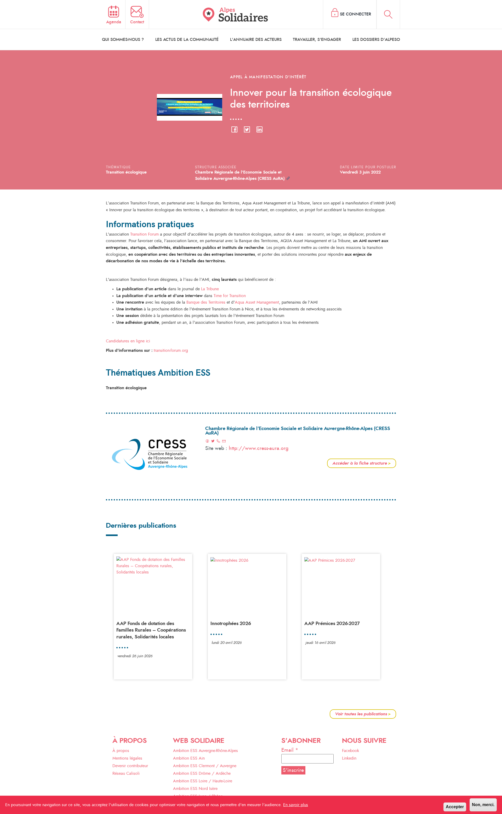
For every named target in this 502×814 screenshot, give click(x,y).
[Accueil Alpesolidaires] (236, 14)
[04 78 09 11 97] (218, 441)
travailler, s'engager (317, 39)
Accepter (455, 807)
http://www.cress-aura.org (258, 448)
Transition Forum (144, 234)
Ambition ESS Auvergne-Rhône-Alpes (205, 751)
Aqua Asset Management (257, 302)
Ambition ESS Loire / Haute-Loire (202, 781)
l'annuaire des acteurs (256, 39)
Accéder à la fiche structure (361, 463)
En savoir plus (295, 805)
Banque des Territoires (205, 302)
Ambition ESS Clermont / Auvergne (204, 766)
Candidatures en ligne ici (128, 341)
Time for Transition (229, 296)
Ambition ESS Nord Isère (195, 789)
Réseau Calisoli (126, 773)
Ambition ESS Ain (189, 758)
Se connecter (355, 14)
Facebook (350, 751)
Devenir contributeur (130, 766)
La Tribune (210, 289)
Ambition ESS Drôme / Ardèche (202, 773)
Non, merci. (483, 804)
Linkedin (349, 758)
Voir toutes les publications (363, 714)
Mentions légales (127, 758)
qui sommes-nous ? (123, 39)
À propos (120, 751)
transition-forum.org (171, 350)
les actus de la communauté (187, 39)
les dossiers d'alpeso (376, 39)
